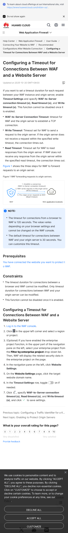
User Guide (51, 41)
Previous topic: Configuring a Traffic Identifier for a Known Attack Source (34, 412)
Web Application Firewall (30, 41)
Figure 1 (7, 166)
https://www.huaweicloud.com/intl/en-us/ (27, 7)
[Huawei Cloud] (16, 25)
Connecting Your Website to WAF (19, 44)
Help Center (9, 41)
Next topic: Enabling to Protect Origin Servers (29, 417)
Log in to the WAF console (21, 326)
